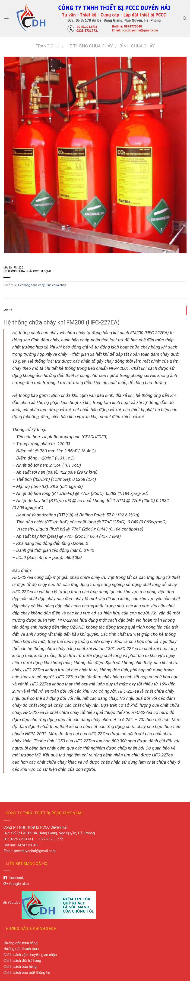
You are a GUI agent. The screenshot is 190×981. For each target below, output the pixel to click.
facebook (15, 878)
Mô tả (8, 310)
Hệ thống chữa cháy (89, 45)
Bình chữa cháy (137, 45)
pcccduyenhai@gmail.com (35, 851)
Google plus (18, 884)
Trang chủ (47, 45)
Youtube (14, 902)
